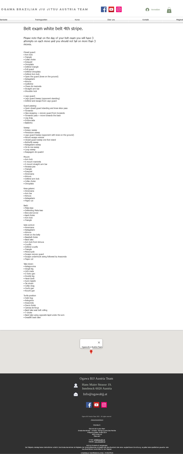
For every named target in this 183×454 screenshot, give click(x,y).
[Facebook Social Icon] (104, 9)
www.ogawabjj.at (100, 442)
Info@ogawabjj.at (95, 394)
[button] (169, 10)
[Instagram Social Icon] (119, 9)
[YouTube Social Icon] (111, 9)
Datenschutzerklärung (97, 420)
